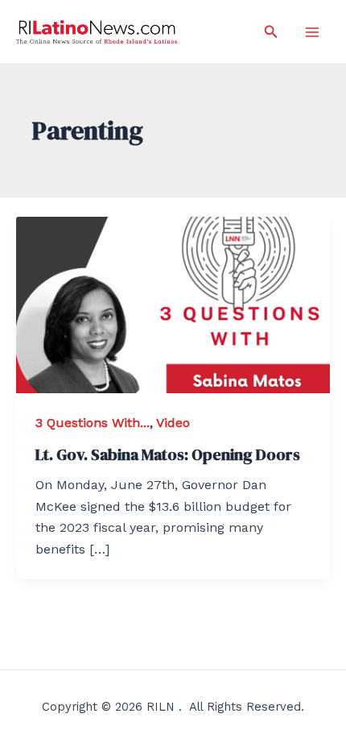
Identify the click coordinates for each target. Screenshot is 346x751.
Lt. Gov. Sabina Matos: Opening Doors (167, 454)
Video (173, 422)
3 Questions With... (92, 422)
